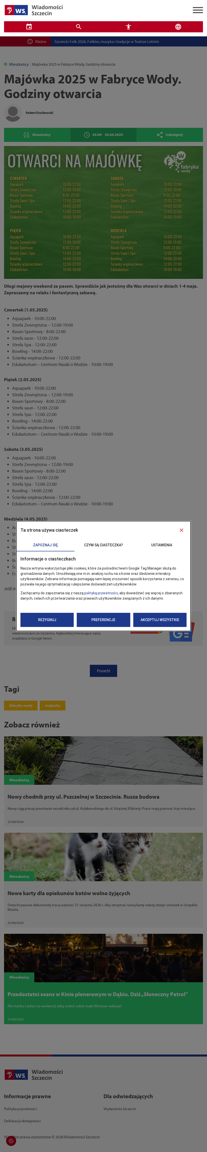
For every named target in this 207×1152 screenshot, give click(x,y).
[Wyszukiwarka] (79, 26)
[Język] (178, 26)
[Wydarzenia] (29, 26)
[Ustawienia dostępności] (128, 26)
